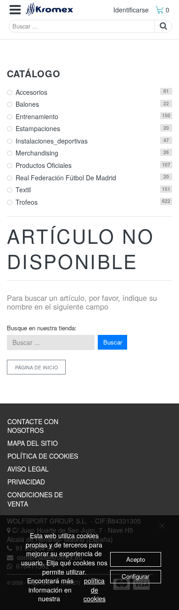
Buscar (112, 342)
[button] (15, 10)
